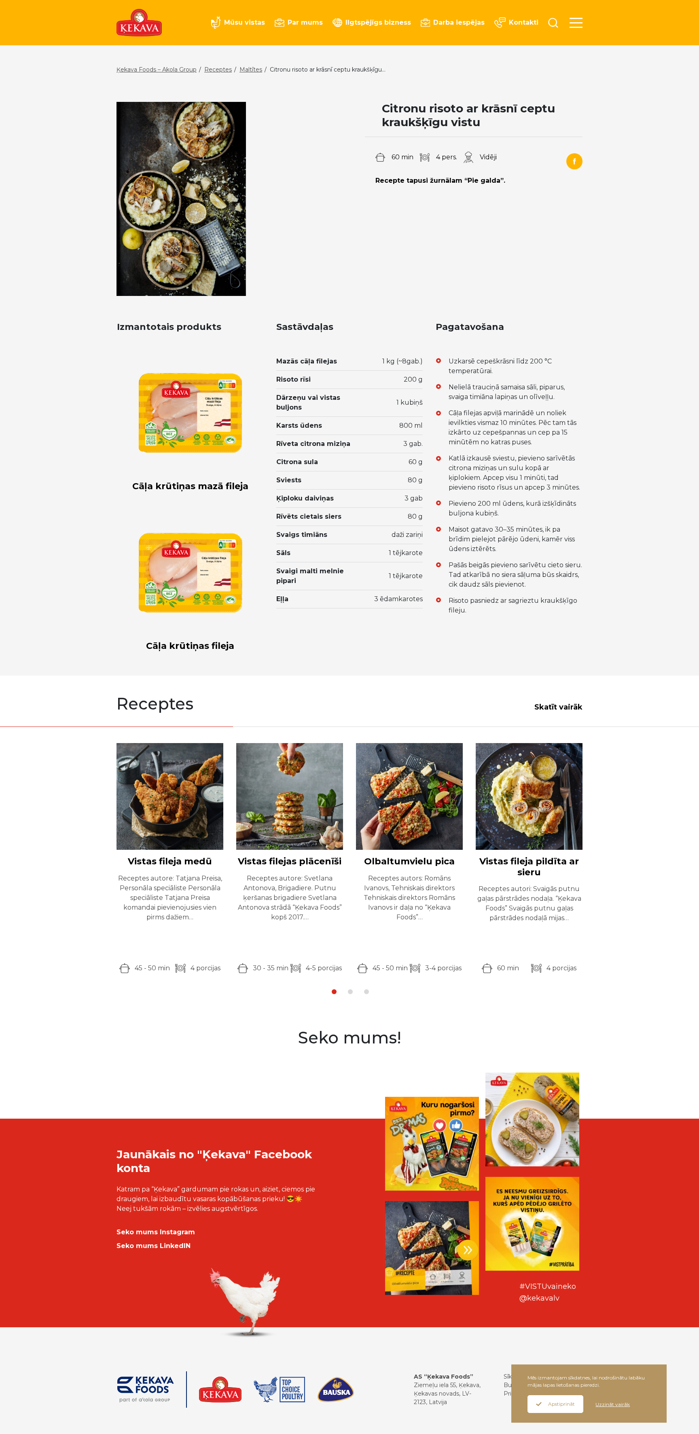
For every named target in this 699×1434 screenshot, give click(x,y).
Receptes (218, 69)
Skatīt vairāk (558, 707)
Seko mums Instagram (155, 1232)
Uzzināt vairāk (612, 1404)
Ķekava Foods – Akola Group (156, 69)
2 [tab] (350, 991)
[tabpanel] (169, 858)
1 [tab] (334, 991)
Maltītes (250, 69)
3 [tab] (366, 991)
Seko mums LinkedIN (153, 1246)
